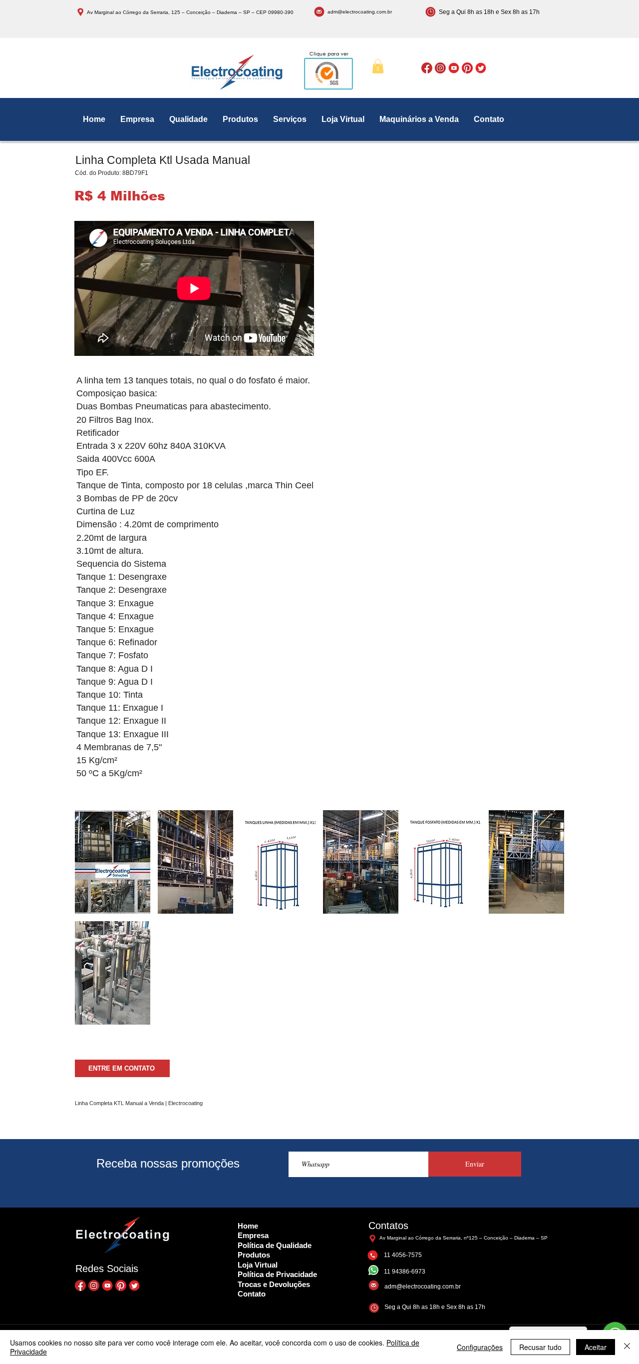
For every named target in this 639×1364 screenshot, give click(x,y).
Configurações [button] (480, 1347)
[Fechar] (627, 1347)
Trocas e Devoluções (274, 1284)
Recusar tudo (540, 1347)
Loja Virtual (258, 1265)
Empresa (253, 1235)
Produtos (254, 1255)
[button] (378, 66)
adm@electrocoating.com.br (359, 11)
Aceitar (596, 1347)
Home (248, 1226)
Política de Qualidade (275, 1245)
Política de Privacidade (277, 1274)
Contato (252, 1294)
